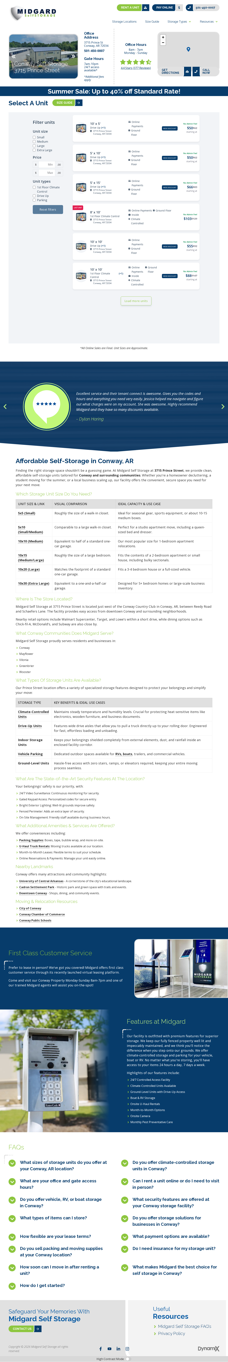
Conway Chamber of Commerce (42, 914)
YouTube (109, 1348)
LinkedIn (118, 1348)
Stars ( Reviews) (136, 68)
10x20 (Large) (29, 569)
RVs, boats (123, 754)
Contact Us (22, 1329)
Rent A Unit (130, 7)
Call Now (206, 71)
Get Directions (170, 71)
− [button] (163, 42)
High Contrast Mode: (110, 1359)
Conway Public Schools (35, 920)
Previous (13, 56)
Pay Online (164, 7)
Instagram (127, 1348)
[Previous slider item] (5, 406)
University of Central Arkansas (41, 881)
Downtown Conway (33, 893)
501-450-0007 (205, 7)
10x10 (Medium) (30, 541)
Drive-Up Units (30, 726)
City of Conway (30, 908)
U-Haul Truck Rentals (34, 846)
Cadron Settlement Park (36, 887)
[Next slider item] (223, 406)
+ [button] (163, 37)
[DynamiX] (208, 1349)
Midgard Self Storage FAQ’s (184, 1326)
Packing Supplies (31, 840)
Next (73, 56)
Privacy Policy (171, 1333)
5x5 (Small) (26, 513)
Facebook (100, 1348)
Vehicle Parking (30, 754)
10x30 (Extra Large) (33, 583)
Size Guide (64, 102)
